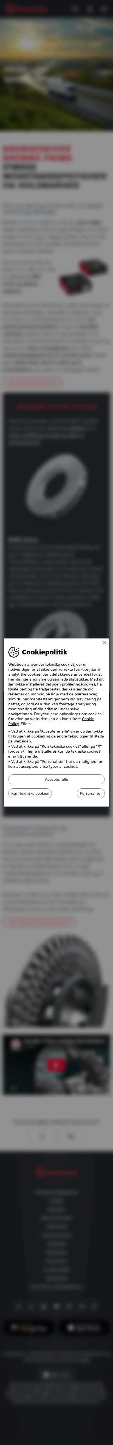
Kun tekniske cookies (30, 793)
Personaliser (91, 793)
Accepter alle (56, 779)
